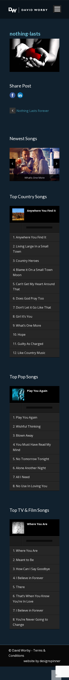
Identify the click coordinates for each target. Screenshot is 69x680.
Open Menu (57, 9)
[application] (34, 228)
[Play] (16, 228)
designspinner (50, 661)
